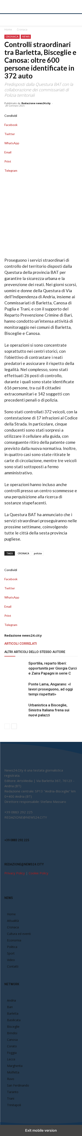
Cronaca (22, 29)
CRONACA (23, 553)
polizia (38, 553)
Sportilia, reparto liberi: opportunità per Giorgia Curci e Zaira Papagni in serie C (52, 668)
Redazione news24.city (36, 103)
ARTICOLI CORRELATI (20, 644)
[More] (41, 175)
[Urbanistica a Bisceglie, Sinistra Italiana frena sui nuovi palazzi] (15, 710)
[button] (7, 20)
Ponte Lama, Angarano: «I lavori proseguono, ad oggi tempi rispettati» (50, 689)
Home (8, 29)
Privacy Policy (14, 873)
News (26, 36)
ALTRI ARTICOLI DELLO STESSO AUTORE (34, 652)
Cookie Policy (38, 873)
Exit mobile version (41, 1130)
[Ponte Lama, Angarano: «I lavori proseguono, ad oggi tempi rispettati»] (15, 689)
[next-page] (14, 726)
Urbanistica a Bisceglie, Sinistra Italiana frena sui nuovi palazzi (48, 710)
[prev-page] (7, 726)
